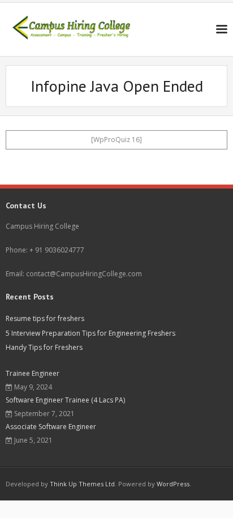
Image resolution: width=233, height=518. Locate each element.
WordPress (173, 484)
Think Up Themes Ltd (82, 484)
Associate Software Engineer (51, 426)
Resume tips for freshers (45, 318)
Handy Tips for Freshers (44, 347)
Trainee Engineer (32, 373)
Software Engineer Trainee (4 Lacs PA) (65, 400)
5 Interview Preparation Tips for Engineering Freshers (90, 333)
